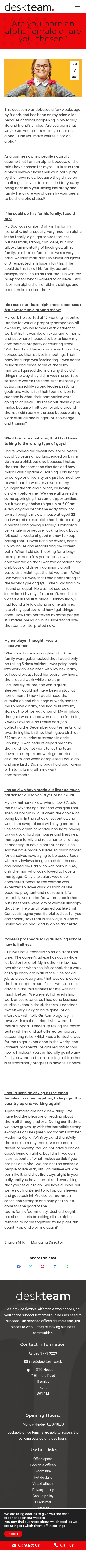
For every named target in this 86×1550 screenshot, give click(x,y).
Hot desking (43, 1477)
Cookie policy (43, 1496)
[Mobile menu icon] (77, 6)
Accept (13, 1534)
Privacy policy (43, 1490)
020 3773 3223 (45, 1353)
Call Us (67, 1545)
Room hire (43, 1471)
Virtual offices (43, 1483)
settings (58, 1526)
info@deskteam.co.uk (45, 1361)
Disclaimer (43, 1502)
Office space (43, 1459)
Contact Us (29, 1545)
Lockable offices (43, 1465)
